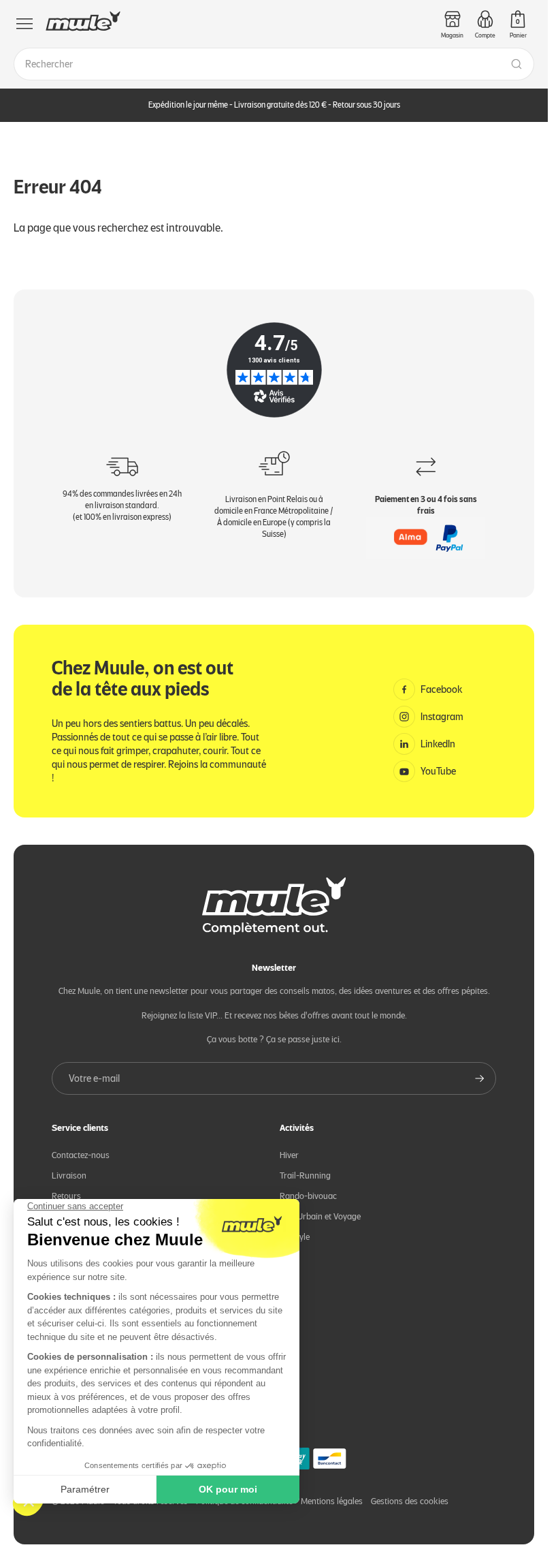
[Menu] (24, 24)
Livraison (69, 1175)
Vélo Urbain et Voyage (320, 1216)
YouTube (438, 771)
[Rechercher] (516, 64)
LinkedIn (438, 744)
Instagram (442, 716)
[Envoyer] (479, 1078)
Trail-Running (305, 1175)
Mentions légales (332, 1501)
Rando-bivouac (308, 1196)
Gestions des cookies (409, 1501)
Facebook (442, 689)
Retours (66, 1196)
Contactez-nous (81, 1155)
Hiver (289, 1155)
